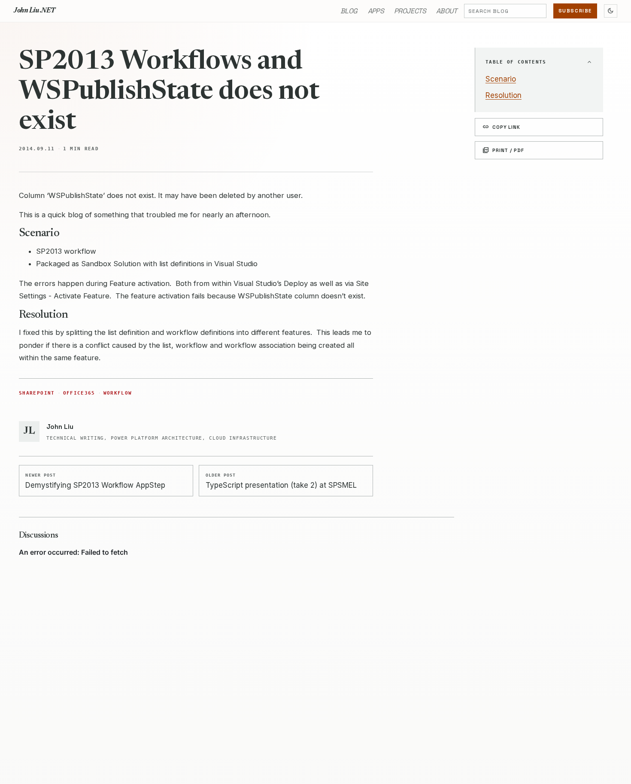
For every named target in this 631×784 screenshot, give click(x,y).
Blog (348, 10)
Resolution (503, 95)
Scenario (500, 79)
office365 (79, 393)
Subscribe (575, 11)
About (446, 10)
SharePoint (37, 393)
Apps (376, 10)
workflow (117, 393)
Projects (410, 10)
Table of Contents (515, 62)
